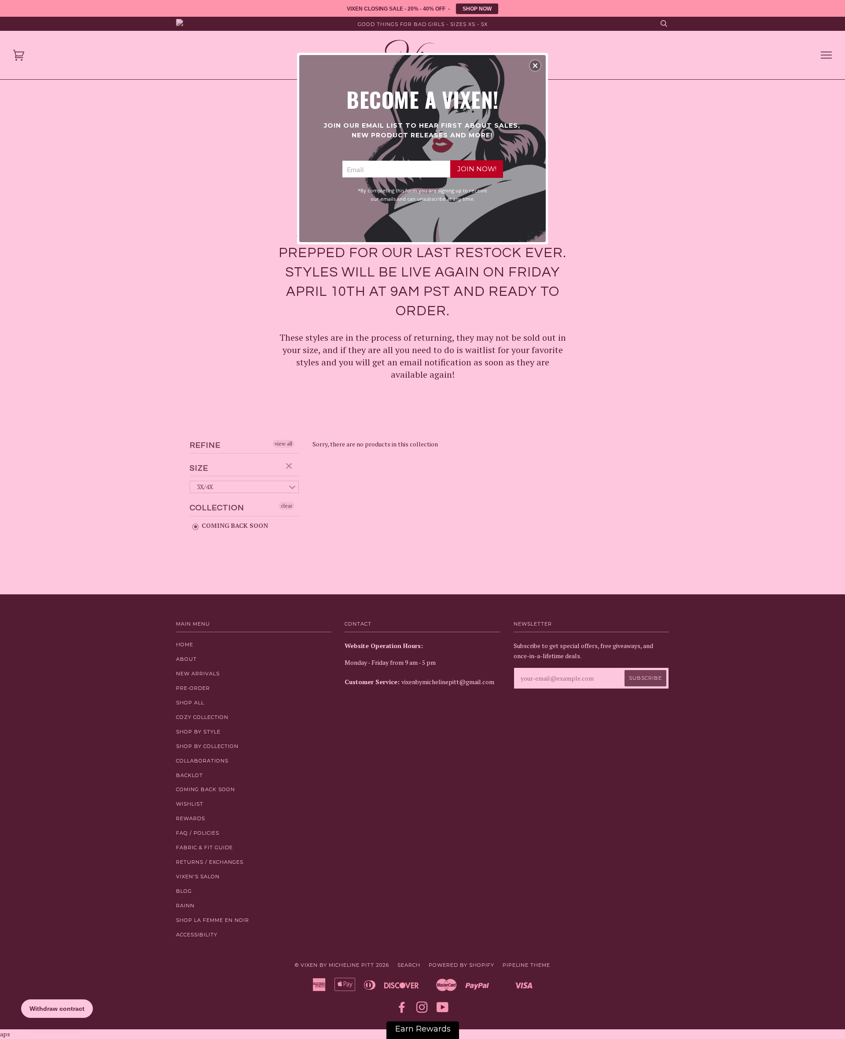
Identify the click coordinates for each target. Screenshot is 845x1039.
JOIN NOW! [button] (476, 169)
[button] (535, 65)
